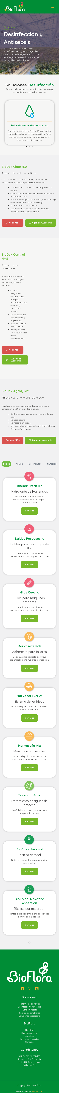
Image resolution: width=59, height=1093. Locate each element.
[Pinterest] (37, 1086)
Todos (6, 464)
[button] (3, 120)
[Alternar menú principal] (53, 7)
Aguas (19, 464)
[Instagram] (29, 1086)
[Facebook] (22, 1086)
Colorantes (34, 464)
